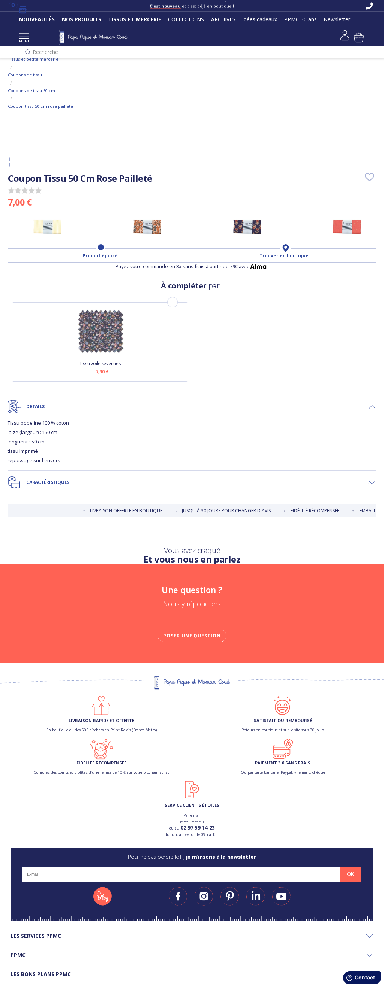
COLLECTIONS (186, 19)
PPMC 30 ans (300, 19)
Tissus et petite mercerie (33, 59)
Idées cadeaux (259, 19)
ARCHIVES (223, 19)
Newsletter (337, 19)
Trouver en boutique (284, 256)
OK (350, 874)
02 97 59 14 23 (197, 827)
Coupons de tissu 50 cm (31, 90)
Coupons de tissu (25, 75)
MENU (24, 41)
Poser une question (192, 636)
